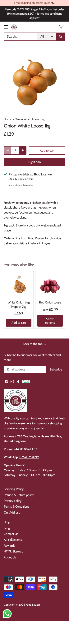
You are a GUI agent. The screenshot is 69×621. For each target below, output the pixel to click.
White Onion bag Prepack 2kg (19, 304)
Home (8, 119)
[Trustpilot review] (26, 381)
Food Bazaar (32, 604)
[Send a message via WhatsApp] (7, 613)
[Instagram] (12, 381)
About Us (10, 557)
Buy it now (34, 162)
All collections (13, 539)
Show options (50, 320)
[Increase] (22, 150)
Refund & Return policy (19, 495)
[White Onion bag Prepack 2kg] (18, 286)
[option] (34, 82)
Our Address (12, 512)
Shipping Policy (14, 489)
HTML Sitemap (13, 551)
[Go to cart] (61, 27)
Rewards (9, 545)
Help (7, 522)
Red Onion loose (50, 302)
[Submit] (60, 36)
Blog (7, 528)
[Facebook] (6, 381)
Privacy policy (12, 501)
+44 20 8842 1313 (25, 449)
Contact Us (11, 534)
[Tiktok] (18, 381)
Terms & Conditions (16, 506)
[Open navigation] (6, 26)
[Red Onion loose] (50, 286)
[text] (34, 3)
